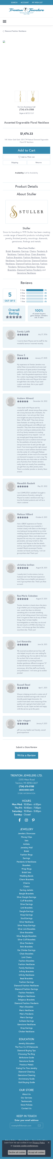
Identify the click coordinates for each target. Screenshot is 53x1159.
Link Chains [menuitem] (26, 957)
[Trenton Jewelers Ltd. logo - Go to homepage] (26, 11)
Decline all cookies (17, 1152)
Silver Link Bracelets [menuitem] (26, 929)
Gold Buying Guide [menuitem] (26, 1082)
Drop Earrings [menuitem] (26, 1028)
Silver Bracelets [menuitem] (26, 932)
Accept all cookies (36, 1152)
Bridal (8, 251)
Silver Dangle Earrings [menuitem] (26, 897)
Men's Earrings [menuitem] (26, 1017)
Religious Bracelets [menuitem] (26, 999)
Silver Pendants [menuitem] (26, 943)
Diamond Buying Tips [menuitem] (26, 1050)
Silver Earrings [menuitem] (26, 904)
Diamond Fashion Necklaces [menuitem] (26, 985)
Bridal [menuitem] (26, 851)
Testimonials (26, 1101)
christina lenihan (25, 564)
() (46, 290)
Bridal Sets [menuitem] (26, 872)
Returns (39, 162)
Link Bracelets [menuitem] (26, 907)
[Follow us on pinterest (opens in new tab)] (33, 820)
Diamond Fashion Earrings (27, 263)
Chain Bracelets (38, 254)
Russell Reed (23, 684)
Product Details (26, 186)
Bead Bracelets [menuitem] (26, 978)
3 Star (22, 296)
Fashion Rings (24, 254)
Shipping (14, 162)
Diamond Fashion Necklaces (15, 31)
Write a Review (26, 755)
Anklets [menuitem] (26, 844)
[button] (13, 2)
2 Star (22, 299)
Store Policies (27, 1104)
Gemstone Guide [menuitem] (26, 1061)
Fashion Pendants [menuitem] (26, 992)
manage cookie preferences (25, 1146)
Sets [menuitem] (26, 840)
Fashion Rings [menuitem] (26, 854)
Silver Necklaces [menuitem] (26, 921)
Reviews (26, 282)
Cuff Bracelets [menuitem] (26, 900)
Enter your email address (26, 1120)
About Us (26, 1094)
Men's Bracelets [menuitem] (26, 1006)
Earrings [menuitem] (26, 858)
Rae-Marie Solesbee (27, 595)
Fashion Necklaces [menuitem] (26, 964)
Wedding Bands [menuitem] (26, 875)
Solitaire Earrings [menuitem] (26, 1021)
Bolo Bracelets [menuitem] (26, 946)
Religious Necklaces (27, 266)
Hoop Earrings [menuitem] (26, 914)
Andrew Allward (25, 398)
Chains (33, 251)
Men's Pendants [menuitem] (26, 1013)
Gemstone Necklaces (26, 273)
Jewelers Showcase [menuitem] (26, 833)
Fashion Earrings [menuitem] (26, 982)
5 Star (22, 290)
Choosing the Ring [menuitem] (26, 1054)
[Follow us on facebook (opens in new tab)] (19, 820)
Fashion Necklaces (31, 257)
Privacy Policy (39, 1142)
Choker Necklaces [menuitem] (26, 1031)
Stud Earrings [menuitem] (27, 918)
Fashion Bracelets (14, 257)
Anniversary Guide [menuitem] (26, 1078)
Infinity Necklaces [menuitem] (26, 975)
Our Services (26, 1097)
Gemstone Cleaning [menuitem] (26, 1075)
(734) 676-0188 (26, 109)
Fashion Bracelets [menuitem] (26, 960)
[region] (26, 64)
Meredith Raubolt (26, 483)
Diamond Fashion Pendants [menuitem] (27, 1003)
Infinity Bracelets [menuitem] (26, 971)
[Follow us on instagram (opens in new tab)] (26, 820)
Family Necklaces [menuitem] (26, 967)
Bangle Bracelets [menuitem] (26, 893)
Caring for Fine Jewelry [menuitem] (26, 1068)
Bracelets (16, 251)
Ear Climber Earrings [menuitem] (26, 950)
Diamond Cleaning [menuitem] (27, 1071)
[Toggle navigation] (4, 21)
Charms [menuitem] (26, 883)
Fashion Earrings (23, 260)
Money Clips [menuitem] (26, 837)
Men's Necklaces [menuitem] (26, 1010)
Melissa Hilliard (25, 514)
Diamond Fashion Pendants (29, 270)
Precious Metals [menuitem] (26, 1064)
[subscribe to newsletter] (39, 1125)
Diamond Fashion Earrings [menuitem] (26, 989)
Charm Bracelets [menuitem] (26, 879)
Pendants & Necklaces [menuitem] (26, 861)
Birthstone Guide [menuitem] (26, 1057)
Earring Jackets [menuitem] (26, 890)
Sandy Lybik (23, 331)
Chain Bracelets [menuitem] (26, 953)
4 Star (22, 293)
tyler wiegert (24, 720)
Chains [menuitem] (26, 886)
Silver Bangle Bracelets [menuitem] (26, 936)
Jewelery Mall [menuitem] (26, 847)
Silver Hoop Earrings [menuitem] (26, 925)
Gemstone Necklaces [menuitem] (26, 1024)
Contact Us (26, 1108)
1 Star (23, 301)
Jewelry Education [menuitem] (27, 1043)
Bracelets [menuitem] (26, 865)
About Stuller (26, 194)
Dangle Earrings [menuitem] (26, 911)
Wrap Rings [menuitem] (26, 868)
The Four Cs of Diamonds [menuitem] (26, 1047)
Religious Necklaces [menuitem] (26, 996)
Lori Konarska (24, 641)
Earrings (25, 251)
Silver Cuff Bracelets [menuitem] (26, 939)
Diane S (21, 355)
